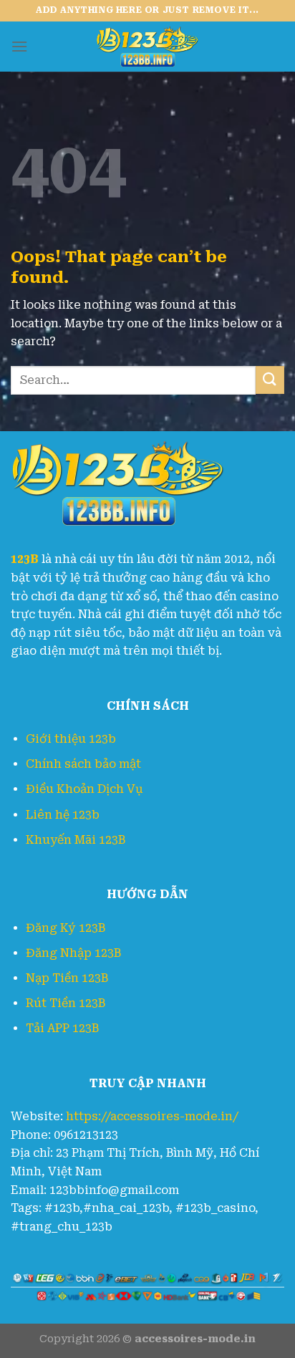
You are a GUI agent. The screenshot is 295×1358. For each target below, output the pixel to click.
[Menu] (19, 46)
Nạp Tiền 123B (67, 978)
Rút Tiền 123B (65, 1003)
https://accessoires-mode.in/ (152, 1116)
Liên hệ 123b (63, 815)
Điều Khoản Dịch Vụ (84, 789)
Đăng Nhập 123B (73, 953)
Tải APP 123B (62, 1028)
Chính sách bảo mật (83, 764)
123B (25, 559)
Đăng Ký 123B (65, 928)
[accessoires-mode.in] (147, 46)
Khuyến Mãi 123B (75, 840)
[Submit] (270, 380)
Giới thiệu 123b (71, 739)
